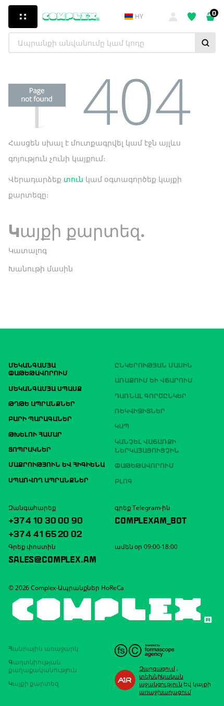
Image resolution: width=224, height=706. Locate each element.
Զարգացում (157, 668)
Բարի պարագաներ (40, 418)
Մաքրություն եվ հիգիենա (56, 464)
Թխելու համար (35, 434)
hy (139, 16)
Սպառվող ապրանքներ (48, 479)
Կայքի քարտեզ (33, 683)
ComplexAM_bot (150, 519)
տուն (73, 179)
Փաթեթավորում (144, 465)
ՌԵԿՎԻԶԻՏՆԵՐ (140, 410)
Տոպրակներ (29, 449)
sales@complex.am (52, 558)
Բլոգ (123, 480)
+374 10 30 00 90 (45, 519)
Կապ (122, 425)
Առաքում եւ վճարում (154, 379)
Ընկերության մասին (153, 364)
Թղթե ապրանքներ (41, 403)
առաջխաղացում (165, 692)
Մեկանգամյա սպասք (45, 388)
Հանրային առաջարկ (43, 648)
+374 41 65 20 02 (44, 532)
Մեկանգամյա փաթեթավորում (38, 368)
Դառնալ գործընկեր (150, 395)
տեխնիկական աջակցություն (161, 680)
